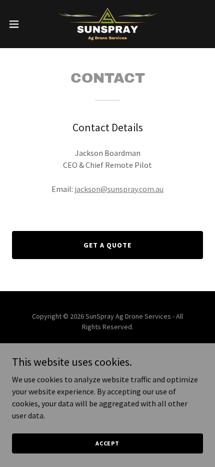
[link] (108, 24)
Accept (108, 443)
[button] (19, 24)
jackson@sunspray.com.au (119, 189)
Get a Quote (108, 245)
